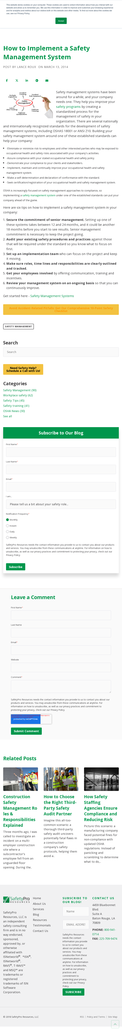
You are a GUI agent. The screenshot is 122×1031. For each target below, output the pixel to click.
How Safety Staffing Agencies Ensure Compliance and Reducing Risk (100, 808)
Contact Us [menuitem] (40, 931)
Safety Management (18, 326)
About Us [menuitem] (39, 904)
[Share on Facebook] (6, 80)
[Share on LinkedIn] (26, 80)
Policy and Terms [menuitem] (96, 1017)
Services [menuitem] (38, 909)
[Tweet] (16, 80)
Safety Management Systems (52, 296)
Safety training (16, 406)
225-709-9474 (108, 938)
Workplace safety (18, 395)
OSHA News (14, 411)
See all (7, 416)
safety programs (68, 106)
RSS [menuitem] (82, 1017)
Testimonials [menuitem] (42, 925)
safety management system (38, 195)
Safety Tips (13, 400)
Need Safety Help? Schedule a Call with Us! (23, 369)
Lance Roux (26, 66)
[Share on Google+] (36, 80)
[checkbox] (61, 528)
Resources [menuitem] (40, 920)
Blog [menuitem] (36, 914)
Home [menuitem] (37, 898)
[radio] (61, 520)
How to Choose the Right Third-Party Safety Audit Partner (60, 805)
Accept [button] (61, 20)
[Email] (46, 80)
